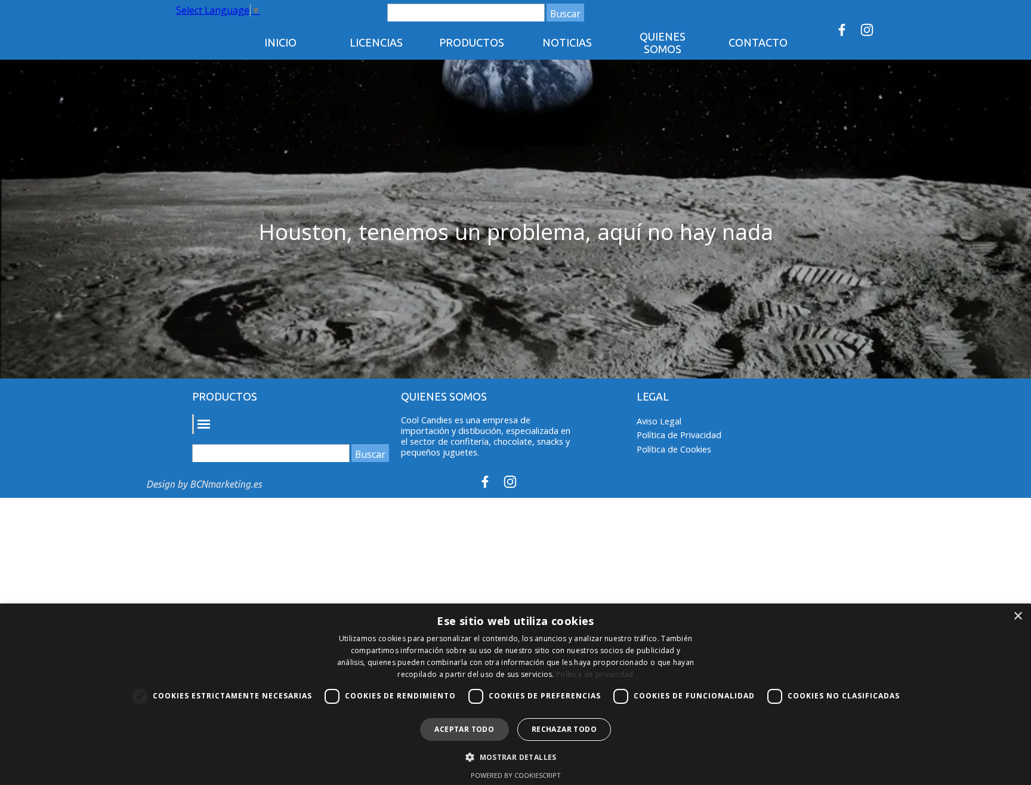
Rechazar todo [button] (564, 729)
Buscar (565, 13)
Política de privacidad (595, 674)
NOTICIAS (567, 42)
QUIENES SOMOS (663, 42)
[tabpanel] (516, 232)
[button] (515, 756)
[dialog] (515, 694)
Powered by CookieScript (516, 775)
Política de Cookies (674, 449)
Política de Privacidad (679, 435)
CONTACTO (758, 42)
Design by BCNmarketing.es (204, 484)
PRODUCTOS (471, 42)
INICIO (280, 42)
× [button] (1017, 616)
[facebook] (842, 30)
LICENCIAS (376, 42)
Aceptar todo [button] (464, 729)
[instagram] (867, 30)
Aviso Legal (659, 421)
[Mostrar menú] (203, 424)
